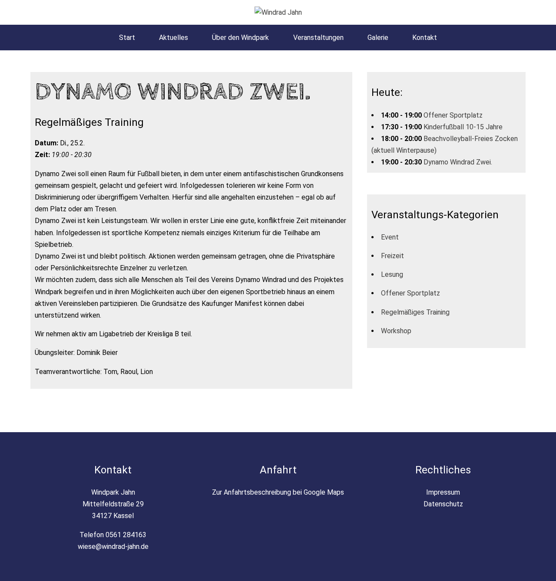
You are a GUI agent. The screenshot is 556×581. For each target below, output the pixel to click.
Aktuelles (173, 37)
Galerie (377, 37)
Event (390, 237)
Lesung (392, 274)
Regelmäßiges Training (415, 312)
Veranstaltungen (318, 37)
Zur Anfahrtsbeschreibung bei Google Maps (278, 492)
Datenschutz (443, 504)
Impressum (443, 492)
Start (127, 37)
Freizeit (392, 256)
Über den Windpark (240, 37)
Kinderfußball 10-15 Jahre (463, 127)
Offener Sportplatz (453, 115)
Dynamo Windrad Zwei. (458, 162)
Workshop (396, 331)
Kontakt (424, 37)
